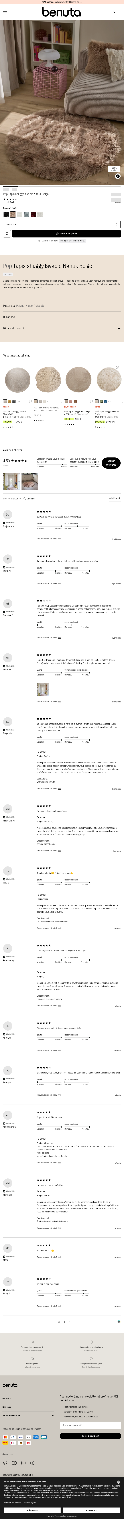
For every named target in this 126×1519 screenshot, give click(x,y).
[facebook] (32, 1463)
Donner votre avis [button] (111, 463)
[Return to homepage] (61, 12)
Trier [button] (5, 498)
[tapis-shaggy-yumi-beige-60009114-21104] (66, 401)
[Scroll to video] (118, 176)
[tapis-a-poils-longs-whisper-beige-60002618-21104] (96, 401)
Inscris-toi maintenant (90, 1436)
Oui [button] (59, 539)
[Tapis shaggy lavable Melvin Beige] (17, 380)
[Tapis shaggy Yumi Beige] (78, 380)
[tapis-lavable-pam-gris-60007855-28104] (40, 401)
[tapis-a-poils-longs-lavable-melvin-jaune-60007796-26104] (9, 401)
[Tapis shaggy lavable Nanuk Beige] (13, 214)
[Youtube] (14, 1463)
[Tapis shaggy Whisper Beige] (109, 380)
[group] (19, 461)
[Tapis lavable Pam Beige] (48, 380)
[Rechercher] (110, 12)
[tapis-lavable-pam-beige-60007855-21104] (35, 401)
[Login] (114, 12)
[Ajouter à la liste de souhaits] (7, 233)
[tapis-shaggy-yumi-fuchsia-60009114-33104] (70, 401)
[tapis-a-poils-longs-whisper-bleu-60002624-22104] (105, 401)
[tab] (115, 499)
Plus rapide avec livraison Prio (71, 241)
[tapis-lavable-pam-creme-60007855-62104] (44, 401)
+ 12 (18, 401)
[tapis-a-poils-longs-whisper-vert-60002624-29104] (101, 401)
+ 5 (109, 401)
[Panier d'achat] (119, 12)
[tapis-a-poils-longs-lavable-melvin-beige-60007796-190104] (5, 401)
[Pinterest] (5, 1463)
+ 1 (48, 401)
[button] (11, 481)
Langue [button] (15, 498)
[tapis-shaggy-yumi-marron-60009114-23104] (75, 401)
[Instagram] (23, 1463)
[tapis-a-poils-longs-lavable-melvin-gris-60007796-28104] (14, 401)
